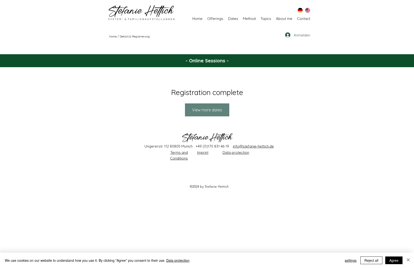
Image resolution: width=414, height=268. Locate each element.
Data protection (236, 152)
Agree (393, 260)
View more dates (207, 109)
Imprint (202, 152)
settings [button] (350, 260)
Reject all (371, 260)
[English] (307, 10)
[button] (266, 19)
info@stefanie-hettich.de (253, 146)
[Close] (408, 260)
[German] (300, 10)
